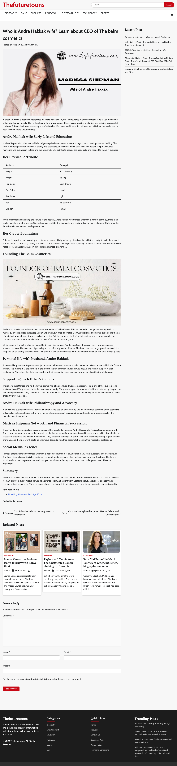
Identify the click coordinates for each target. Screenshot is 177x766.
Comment (8, 615)
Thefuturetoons (24, 4)
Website (6, 665)
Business (36, 13)
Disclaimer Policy (97, 740)
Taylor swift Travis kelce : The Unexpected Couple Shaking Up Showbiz (60, 563)
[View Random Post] (172, 15)
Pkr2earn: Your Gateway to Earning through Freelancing (147, 37)
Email (67, 652)
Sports (105, 13)
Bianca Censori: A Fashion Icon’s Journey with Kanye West (20, 563)
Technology (90, 13)
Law (48, 750)
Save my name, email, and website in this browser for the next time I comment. (44, 679)
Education (51, 13)
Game (24, 13)
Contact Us (95, 735)
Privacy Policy (96, 745)
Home (93, 725)
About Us (94, 730)
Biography (11, 13)
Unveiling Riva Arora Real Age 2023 (25, 494)
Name (6, 652)
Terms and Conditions (100, 750)
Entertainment (70, 13)
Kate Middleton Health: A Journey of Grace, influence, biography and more (100, 563)
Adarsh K (33, 44)
